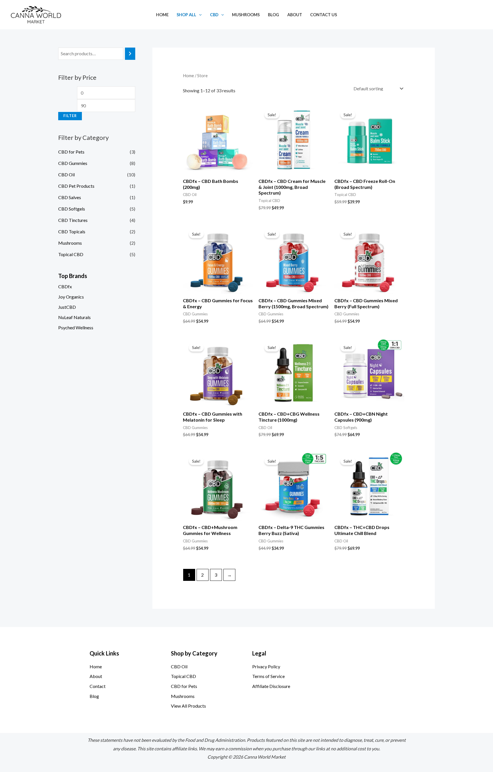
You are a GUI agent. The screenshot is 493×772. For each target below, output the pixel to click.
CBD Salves (69, 197)
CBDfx (65, 286)
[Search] (130, 54)
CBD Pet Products (76, 186)
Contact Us (323, 14)
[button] (199, 14)
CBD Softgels (71, 208)
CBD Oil (66, 174)
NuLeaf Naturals (74, 317)
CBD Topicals (71, 231)
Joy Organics (71, 296)
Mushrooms (246, 14)
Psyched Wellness (75, 327)
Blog (273, 14)
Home (162, 14)
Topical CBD (70, 254)
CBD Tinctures (73, 220)
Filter (70, 116)
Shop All (186, 14)
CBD (214, 14)
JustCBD (67, 307)
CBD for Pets (71, 151)
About (294, 14)
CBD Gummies (72, 163)
